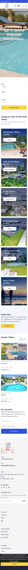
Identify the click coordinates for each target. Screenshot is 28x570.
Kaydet (23, 501)
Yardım (2, 551)
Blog (2, 521)
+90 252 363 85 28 (7, 459)
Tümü (21, 339)
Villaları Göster (15, 107)
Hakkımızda (4, 515)
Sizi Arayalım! (14, 431)
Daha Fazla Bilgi (14, 561)
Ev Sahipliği (4, 545)
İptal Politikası (4, 532)
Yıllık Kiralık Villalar (10, 169)
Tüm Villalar (7, 326)
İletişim (2, 518)
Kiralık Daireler (9, 199)
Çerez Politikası (5, 537)
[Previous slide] (4, 351)
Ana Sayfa (3, 512)
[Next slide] (24, 351)
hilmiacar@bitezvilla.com (5, 1)
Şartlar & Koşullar (5, 529)
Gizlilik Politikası (5, 534)
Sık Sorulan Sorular (5, 548)
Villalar (9, 140)
